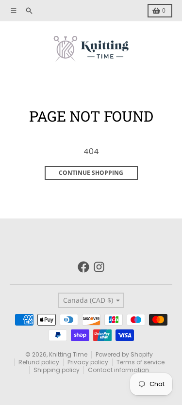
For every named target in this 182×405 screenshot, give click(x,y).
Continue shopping (91, 173)
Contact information (118, 370)
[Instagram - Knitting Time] (99, 267)
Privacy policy (87, 362)
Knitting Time (68, 354)
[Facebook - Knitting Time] (83, 267)
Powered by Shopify (124, 354)
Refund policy (38, 362)
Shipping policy (56, 370)
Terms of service (140, 362)
